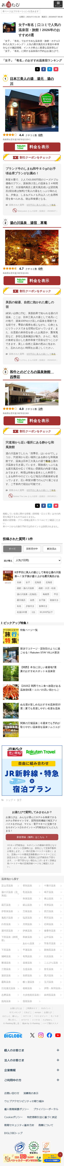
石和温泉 (48, 924)
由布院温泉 (50, 995)
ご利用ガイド (31, 1008)
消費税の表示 (30, 1093)
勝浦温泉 (6, 962)
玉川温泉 (48, 982)
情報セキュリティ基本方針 (19, 1125)
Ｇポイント (46, 1008)
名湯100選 (22, 612)
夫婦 (19, 582)
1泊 (33, 612)
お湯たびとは (16, 1008)
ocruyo (38, 1012)
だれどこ (28, 1012)
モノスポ (54, 1016)
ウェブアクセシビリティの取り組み (24, 1101)
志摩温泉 (6, 995)
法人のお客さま (14, 1060)
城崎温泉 (6, 956)
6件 (40, 135)
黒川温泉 (48, 975)
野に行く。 (13, 1020)
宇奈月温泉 (50, 943)
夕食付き (30, 606)
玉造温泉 (27, 969)
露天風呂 (21, 600)
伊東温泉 (27, 930)
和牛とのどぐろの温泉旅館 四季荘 (32, 374)
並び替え (8, 560)
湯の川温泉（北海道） (27, 594)
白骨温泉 (6, 924)
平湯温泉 (27, 949)
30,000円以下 (46, 612)
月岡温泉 (27, 924)
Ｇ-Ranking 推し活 (11, 1023)
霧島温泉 (6, 982)
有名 (19, 606)
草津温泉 (48, 905)
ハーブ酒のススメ (50, 1023)
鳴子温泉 (48, 892)
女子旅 (42, 600)
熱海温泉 (6, 1001)
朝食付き (54, 600)
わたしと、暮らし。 (11, 1016)
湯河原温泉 (7, 930)
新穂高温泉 (50, 949)
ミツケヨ (36, 1020)
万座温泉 (27, 911)
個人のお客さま (14, 1050)
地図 (35, 139)
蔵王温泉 (6, 905)
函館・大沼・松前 (47, 588)
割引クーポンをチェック (35, 157)
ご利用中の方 (12, 1080)
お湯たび (48, 1012)
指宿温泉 (27, 1001)
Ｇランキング (15, 1012)
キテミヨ (27, 1016)
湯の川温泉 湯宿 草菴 (28, 223)
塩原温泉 (27, 917)
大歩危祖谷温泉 (31, 995)
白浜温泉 (48, 956)
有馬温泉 (27, 956)
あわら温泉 (28, 943)
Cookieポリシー (13, 1117)
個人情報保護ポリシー (16, 1109)
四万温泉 (48, 911)
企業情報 (10, 1070)
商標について (45, 1125)
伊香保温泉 (7, 911)
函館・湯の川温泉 (25, 588)
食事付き (43, 606)
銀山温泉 (27, 905)
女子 (28, 582)
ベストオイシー (41, 1016)
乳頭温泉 (27, 892)
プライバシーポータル (45, 1109)
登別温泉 (27, 885)
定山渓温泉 (7, 885)
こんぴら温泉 (51, 962)
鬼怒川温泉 (7, 917)
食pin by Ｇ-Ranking (31, 1023)
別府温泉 (27, 975)
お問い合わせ (11, 1093)
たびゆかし (48, 1020)
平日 (56, 594)
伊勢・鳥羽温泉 (52, 988)
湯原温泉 (6, 975)
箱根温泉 (27, 988)
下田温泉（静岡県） (9, 939)
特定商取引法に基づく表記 (42, 1117)
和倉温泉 (27, 937)
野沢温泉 (48, 917)
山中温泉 (48, 937)
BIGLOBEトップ (13, 1133)
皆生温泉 (48, 969)
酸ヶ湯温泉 (28, 982)
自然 (32, 600)
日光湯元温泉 (8, 988)
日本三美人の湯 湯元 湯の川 (32, 81)
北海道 (38, 582)
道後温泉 (27, 962)
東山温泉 (48, 898)
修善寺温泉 (50, 930)
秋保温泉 (27, 898)
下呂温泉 (6, 949)
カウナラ (25, 1020)
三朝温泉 (6, 969)
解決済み (51, 548)
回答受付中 (32, 548)
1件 (40, 408)
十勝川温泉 (50, 885)
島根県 (46, 594)
